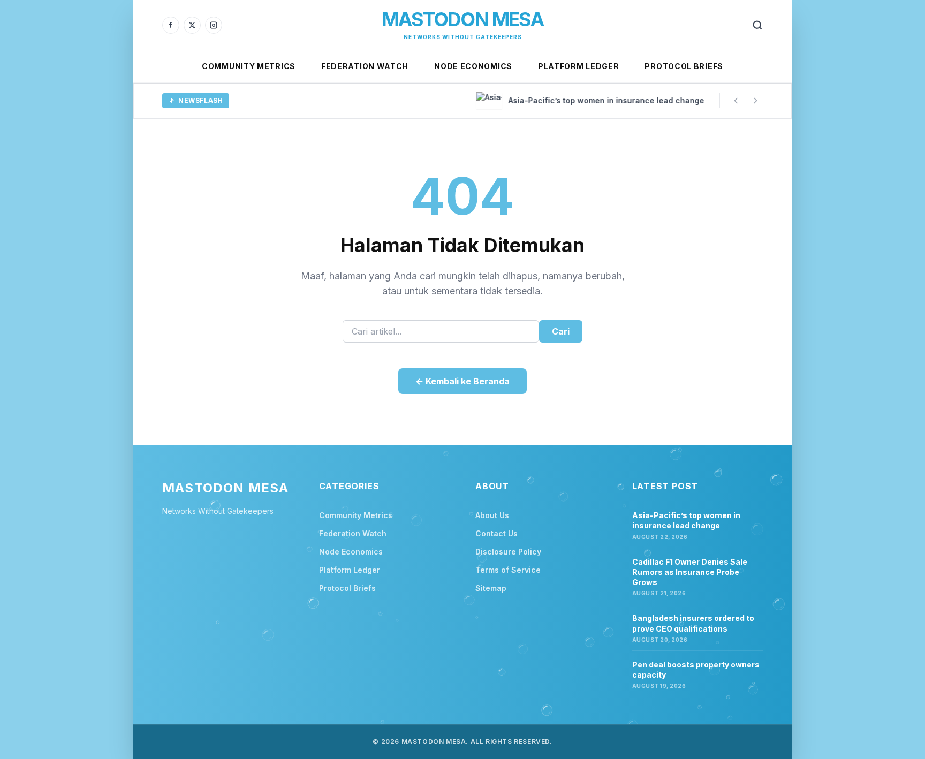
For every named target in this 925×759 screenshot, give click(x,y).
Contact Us (496, 533)
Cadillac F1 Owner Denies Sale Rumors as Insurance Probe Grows (689, 572)
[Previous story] (736, 100)
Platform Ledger (578, 66)
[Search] (757, 25)
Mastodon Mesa (462, 19)
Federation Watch (364, 66)
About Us (492, 515)
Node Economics (473, 66)
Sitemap (490, 588)
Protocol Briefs (684, 66)
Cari (561, 331)
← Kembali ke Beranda (462, 381)
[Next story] (755, 100)
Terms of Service (508, 569)
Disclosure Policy (508, 551)
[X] (192, 25)
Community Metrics (248, 66)
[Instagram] (213, 25)
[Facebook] (170, 25)
